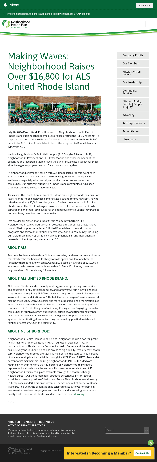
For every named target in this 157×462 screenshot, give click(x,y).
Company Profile (133, 55)
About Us (14, 422)
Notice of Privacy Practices (26, 425)
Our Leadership (132, 82)
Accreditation (131, 131)
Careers (29, 422)
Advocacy (128, 115)
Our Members (131, 63)
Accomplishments (134, 123)
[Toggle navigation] (149, 24)
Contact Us (46, 422)
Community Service (130, 92)
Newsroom (129, 139)
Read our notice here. (47, 436)
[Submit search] (146, 430)
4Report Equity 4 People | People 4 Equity (133, 104)
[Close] (151, 443)
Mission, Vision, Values (132, 73)
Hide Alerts (145, 5)
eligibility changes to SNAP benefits (70, 14)
